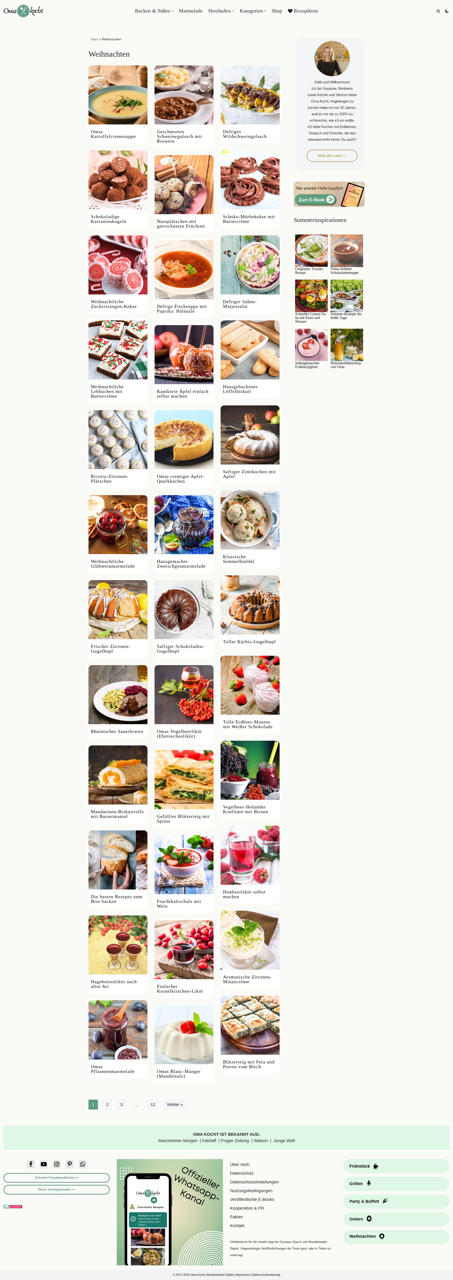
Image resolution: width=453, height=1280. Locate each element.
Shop (277, 11)
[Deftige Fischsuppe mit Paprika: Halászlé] (184, 269)
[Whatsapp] (83, 1164)
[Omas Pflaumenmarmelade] (117, 1029)
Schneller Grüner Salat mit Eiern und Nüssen (311, 317)
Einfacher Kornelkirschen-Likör (181, 989)
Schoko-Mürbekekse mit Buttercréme (249, 219)
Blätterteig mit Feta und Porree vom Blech (249, 1064)
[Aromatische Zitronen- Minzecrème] (250, 940)
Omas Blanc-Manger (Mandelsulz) (179, 1074)
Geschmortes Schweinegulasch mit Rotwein (179, 136)
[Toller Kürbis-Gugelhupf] (250, 604)
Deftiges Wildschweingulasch (245, 134)
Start (94, 39)
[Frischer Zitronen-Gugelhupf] (117, 609)
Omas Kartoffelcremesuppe (113, 134)
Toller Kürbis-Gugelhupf (249, 641)
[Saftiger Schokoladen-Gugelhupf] (184, 609)
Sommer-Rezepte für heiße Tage (346, 316)
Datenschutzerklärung (266, 1274)
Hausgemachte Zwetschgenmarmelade (181, 564)
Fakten (236, 1217)
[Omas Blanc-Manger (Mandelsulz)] (184, 1034)
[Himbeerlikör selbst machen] (250, 855)
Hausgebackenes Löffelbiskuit (240, 389)
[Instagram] (57, 1164)
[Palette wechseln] (447, 11)
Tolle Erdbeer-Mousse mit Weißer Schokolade (248, 724)
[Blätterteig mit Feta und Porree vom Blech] (250, 1025)
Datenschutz (242, 1173)
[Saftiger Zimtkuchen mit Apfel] (250, 434)
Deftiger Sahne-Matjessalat (240, 304)
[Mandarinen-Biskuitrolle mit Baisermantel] (117, 774)
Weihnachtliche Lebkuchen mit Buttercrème (107, 391)
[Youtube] (44, 1164)
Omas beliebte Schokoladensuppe (345, 271)
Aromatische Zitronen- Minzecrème (247, 979)
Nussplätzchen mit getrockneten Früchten (181, 224)
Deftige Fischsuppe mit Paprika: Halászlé (182, 309)
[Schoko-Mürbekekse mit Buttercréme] (250, 179)
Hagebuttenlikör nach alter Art (114, 984)
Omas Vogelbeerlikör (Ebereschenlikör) (179, 734)
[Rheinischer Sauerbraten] (117, 694)
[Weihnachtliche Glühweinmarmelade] (117, 524)
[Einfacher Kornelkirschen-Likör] (184, 949)
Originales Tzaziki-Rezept (309, 271)
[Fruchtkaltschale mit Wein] (184, 864)
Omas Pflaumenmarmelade (113, 1069)
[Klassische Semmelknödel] (250, 519)
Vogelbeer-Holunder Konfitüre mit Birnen (245, 809)
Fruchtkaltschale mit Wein (179, 904)
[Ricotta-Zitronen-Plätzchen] (117, 439)
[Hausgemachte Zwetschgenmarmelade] (184, 524)
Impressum (243, 1274)
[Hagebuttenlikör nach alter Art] (117, 944)
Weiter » (175, 1104)
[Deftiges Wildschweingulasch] (250, 94)
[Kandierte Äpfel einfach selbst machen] (184, 354)
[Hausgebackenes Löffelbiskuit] (250, 349)
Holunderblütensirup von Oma (346, 365)
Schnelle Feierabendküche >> (56, 1177)
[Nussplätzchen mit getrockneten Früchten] (184, 184)
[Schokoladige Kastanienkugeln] (117, 179)
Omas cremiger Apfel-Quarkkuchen (181, 479)
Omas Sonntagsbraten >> (56, 1189)
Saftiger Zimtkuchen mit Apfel (249, 474)
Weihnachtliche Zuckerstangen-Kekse (114, 304)
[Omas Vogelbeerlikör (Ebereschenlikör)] (184, 694)
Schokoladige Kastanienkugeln (108, 219)
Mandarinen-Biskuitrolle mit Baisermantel (117, 814)
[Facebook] (31, 1164)
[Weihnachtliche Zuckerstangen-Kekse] (117, 264)
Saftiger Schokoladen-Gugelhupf (181, 649)
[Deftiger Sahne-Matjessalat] (250, 264)
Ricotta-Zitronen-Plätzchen (110, 479)
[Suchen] (438, 11)
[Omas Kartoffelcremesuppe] (117, 94)
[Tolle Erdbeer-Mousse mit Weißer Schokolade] (250, 685)
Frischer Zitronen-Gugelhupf (110, 649)
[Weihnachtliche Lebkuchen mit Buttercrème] (117, 349)
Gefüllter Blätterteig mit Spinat (183, 819)
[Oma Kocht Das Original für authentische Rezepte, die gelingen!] (24, 11)
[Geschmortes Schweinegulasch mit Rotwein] (184, 94)
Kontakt (237, 1225)
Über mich (239, 1164)
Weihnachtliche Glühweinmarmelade (113, 564)
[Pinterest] (70, 1164)
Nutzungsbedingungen (251, 1190)
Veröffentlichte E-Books (252, 1199)
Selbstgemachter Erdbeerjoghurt (307, 365)
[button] (172, 11)
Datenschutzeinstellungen (254, 1182)
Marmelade (191, 11)
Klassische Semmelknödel (239, 559)
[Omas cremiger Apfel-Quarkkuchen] (184, 439)
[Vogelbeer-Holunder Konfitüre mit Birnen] (250, 770)
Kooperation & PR (247, 1208)
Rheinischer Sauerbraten (117, 731)
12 (153, 1104)
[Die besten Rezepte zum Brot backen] (117, 859)
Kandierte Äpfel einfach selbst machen (183, 394)
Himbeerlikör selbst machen (244, 894)
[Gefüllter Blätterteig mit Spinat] (184, 779)
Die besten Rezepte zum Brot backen (116, 899)
